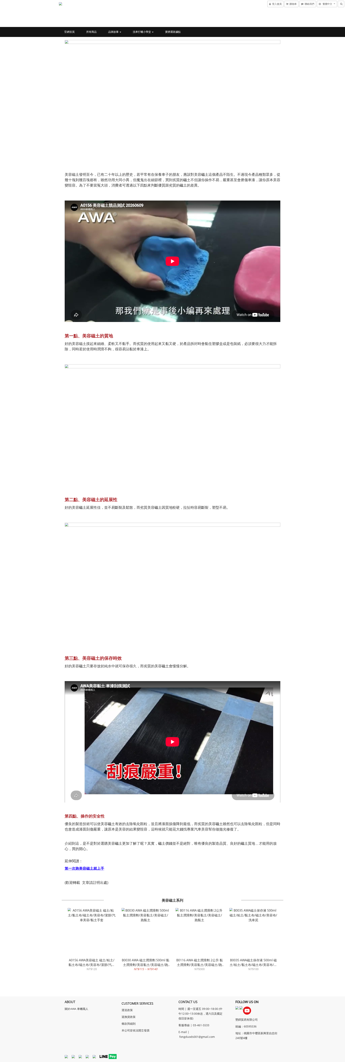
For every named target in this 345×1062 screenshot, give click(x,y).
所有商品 (91, 32)
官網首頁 (69, 32)
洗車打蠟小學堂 (142, 32)
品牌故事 (113, 32)
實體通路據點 (173, 32)
